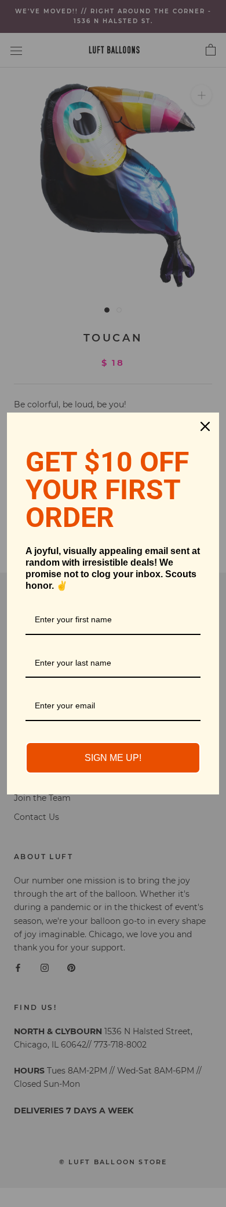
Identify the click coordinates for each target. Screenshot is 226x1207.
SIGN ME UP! (113, 758)
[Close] (205, 426)
